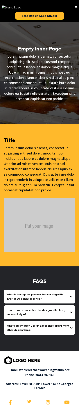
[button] (76, 7)
